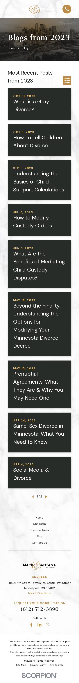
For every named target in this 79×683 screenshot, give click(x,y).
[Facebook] (31, 625)
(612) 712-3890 (39, 609)
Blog (39, 536)
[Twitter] (48, 625)
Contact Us (39, 543)
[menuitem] (21, 665)
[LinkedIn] (39, 625)
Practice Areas (39, 530)
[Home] (38, 9)
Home (39, 517)
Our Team (39, 524)
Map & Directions (39, 593)
